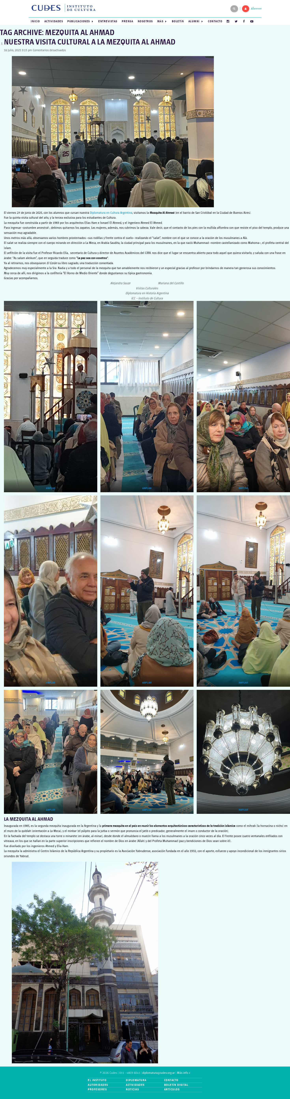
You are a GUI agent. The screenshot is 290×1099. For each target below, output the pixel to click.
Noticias (132, 1089)
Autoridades (98, 1084)
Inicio (35, 21)
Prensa (127, 21)
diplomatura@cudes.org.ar (158, 1073)
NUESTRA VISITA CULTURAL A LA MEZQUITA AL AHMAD (89, 42)
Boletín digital (176, 1084)
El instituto (97, 1080)
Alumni (194, 21)
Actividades (53, 21)
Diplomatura (136, 1080)
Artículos (172, 1089)
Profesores (97, 1089)
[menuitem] (35, 21)
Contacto (215, 21)
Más (160, 21)
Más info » (183, 1073)
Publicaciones (78, 21)
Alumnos (256, 8)
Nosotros (145, 21)
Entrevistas (107, 21)
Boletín (178, 21)
